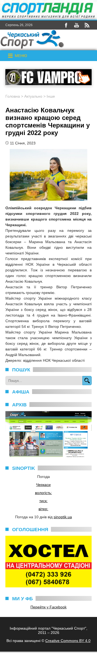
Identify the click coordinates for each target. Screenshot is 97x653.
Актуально (33, 96)
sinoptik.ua (63, 517)
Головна (12, 96)
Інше (51, 96)
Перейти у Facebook (48, 607)
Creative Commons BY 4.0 (68, 640)
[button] (21, 55)
